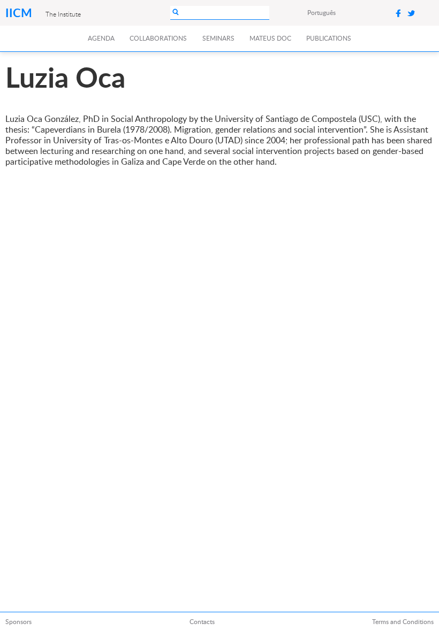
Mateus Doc (270, 38)
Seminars (218, 38)
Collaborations (158, 38)
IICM (20, 12)
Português (321, 12)
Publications (328, 38)
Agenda (101, 38)
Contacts (202, 621)
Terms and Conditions (403, 621)
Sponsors (18, 621)
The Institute (63, 14)
